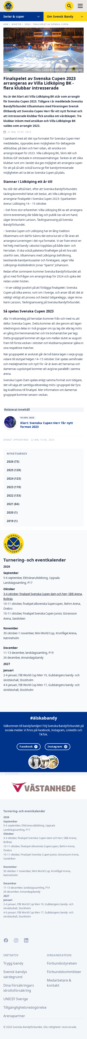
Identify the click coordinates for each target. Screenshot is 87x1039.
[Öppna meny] (80, 6)
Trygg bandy (13, 963)
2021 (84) (13, 504)
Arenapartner (14, 1016)
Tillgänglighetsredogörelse (24, 1007)
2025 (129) (14, 470)
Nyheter (16, 24)
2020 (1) (12, 512)
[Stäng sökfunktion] (69, 6)
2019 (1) (12, 521)
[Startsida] (8, 6)
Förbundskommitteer (64, 971)
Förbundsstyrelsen (62, 963)
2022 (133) (14, 495)
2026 (27, 24)
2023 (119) (14, 487)
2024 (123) (14, 478)
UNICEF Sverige (15, 999)
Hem (5, 24)
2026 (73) (13, 461)
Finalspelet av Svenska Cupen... (51, 24)
